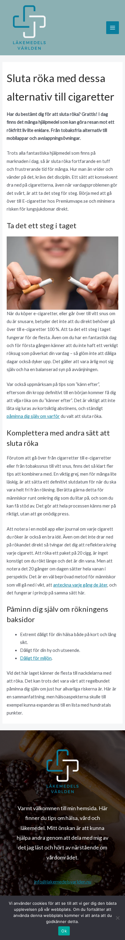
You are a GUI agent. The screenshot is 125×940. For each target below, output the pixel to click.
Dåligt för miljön (36, 658)
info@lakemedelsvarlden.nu (62, 881)
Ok (64, 930)
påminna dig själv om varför (33, 416)
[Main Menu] (112, 27)
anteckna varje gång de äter (80, 584)
